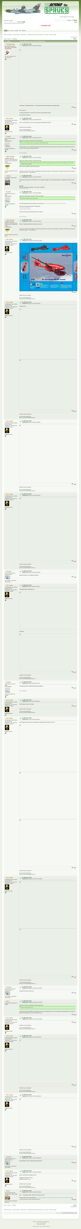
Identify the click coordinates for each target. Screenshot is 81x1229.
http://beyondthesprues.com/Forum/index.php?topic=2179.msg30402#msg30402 (55, 1197)
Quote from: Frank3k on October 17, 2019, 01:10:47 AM (30, 160)
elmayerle (8, 571)
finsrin (8, 1191)
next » (76, 1206)
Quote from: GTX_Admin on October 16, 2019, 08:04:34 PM (31, 140)
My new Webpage (23, 152)
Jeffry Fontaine (10, 156)
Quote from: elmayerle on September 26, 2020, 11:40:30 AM (31, 1005)
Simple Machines (46, 1221)
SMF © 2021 (40, 1221)
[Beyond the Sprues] (5, 133)
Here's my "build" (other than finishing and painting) (55, 203)
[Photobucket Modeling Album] (5, 59)
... (11, 38)
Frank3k (8, 136)
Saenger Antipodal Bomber (25, 209)
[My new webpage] (5, 151)
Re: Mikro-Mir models (27, 44)
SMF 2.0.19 (35, 1221)
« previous (73, 1206)
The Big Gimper (10, 44)
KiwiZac (8, 176)
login (8, 20)
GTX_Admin (46, 34)
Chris (7, 1001)
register (11, 20)
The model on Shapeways (25, 207)
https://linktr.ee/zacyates (24, 188)
